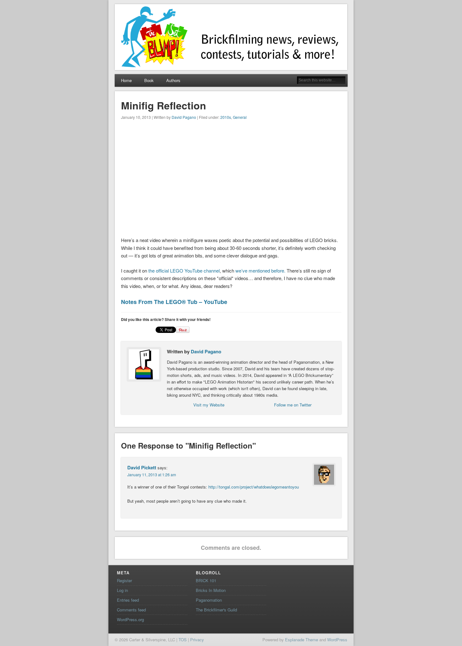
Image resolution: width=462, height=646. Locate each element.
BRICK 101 (206, 580)
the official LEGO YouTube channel (184, 270)
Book (149, 80)
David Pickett (141, 467)
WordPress (337, 640)
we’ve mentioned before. (260, 270)
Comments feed (131, 610)
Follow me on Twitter (292, 405)
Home (126, 80)
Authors (173, 80)
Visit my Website (208, 405)
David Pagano (184, 117)
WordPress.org (130, 619)
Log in (122, 590)
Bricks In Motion (211, 590)
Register (124, 580)
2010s (225, 117)
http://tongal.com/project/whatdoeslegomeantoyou (253, 487)
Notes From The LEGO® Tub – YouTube (174, 302)
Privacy (197, 640)
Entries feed (128, 600)
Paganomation (209, 600)
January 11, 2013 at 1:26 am (151, 474)
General (240, 117)
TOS (183, 640)
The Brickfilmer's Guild (216, 610)
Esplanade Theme (301, 640)
